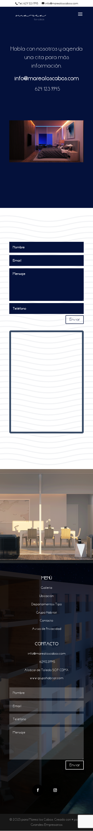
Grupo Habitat (46, 612)
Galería (46, 588)
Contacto (46, 620)
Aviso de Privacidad (46, 629)
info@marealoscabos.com (46, 78)
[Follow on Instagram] (55, 790)
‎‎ (46, 89)
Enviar (74, 319)
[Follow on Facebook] (37, 790)
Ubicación (46, 596)
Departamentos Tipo (46, 604)
